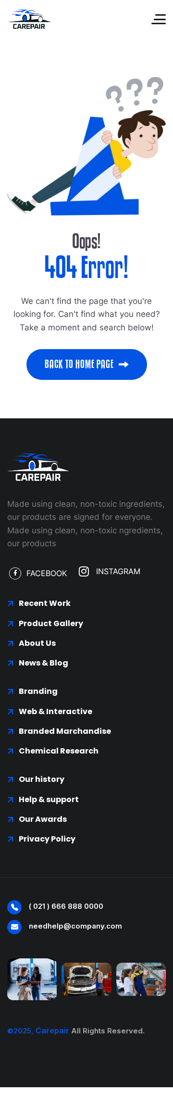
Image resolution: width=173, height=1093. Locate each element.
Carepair (52, 1030)
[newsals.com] (29, 19)
